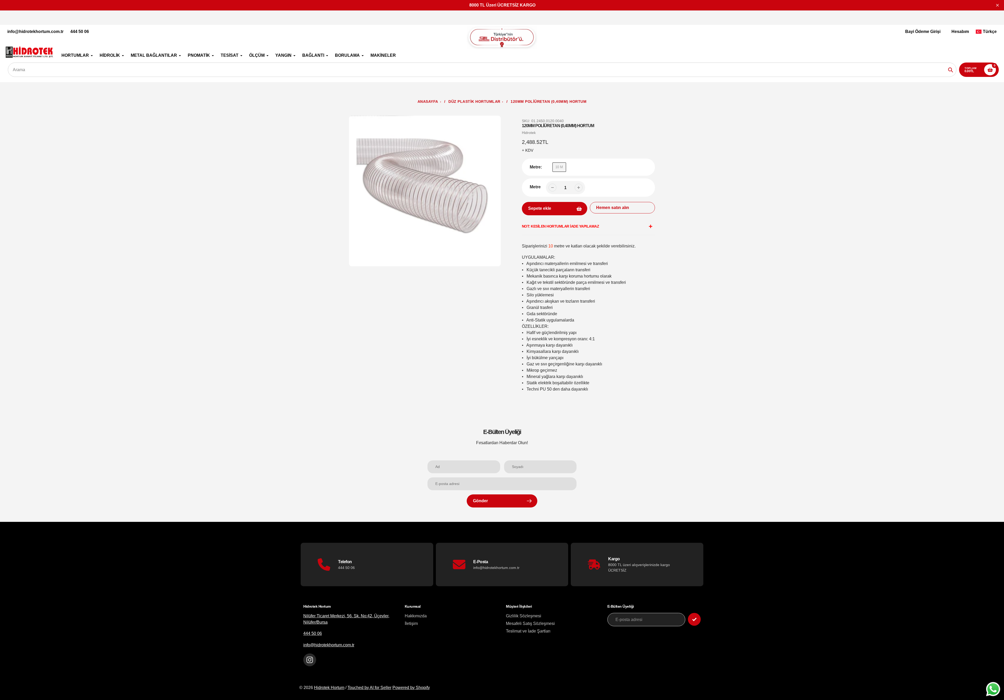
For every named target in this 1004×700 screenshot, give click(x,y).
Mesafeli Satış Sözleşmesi (530, 623)
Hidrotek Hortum (329, 687)
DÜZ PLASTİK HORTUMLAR (474, 102)
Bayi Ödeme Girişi (922, 31)
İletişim (411, 623)
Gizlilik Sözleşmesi (523, 616)
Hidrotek (529, 133)
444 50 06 (79, 31)
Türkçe (990, 31)
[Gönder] (694, 619)
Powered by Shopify (411, 687)
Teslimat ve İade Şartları (528, 631)
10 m (559, 167)
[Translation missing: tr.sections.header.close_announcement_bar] (997, 5)
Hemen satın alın (612, 207)
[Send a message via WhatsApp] (993, 689)
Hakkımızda (416, 616)
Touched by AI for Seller (369, 687)
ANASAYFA (428, 102)
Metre (535, 187)
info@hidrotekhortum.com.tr (35, 31)
